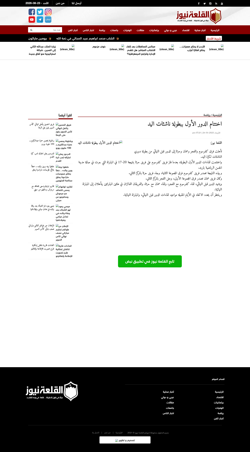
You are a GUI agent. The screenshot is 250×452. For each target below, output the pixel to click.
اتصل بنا (95, 432)
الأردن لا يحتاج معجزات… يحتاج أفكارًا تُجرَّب (192, 48)
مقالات (140, 30)
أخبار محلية (200, 30)
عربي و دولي (170, 30)
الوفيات (127, 30)
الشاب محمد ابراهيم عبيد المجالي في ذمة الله (93, 38)
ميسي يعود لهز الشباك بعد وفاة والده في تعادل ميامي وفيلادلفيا (42, 207)
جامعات (114, 30)
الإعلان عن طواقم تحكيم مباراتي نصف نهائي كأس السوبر (41, 227)
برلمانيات (154, 30)
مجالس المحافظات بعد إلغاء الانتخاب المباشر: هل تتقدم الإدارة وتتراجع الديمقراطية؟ (140, 50)
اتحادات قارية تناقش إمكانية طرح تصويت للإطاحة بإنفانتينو (42, 247)
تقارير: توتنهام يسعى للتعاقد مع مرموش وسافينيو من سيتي (43, 188)
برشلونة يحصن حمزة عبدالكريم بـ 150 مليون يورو (42, 142)
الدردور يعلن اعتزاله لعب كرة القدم (42, 155)
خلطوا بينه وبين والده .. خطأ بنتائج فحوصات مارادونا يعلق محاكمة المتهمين (42, 170)
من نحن (60, 2)
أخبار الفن (73, 30)
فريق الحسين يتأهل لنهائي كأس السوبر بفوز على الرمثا (41, 126)
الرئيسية (215, 30)
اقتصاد (185, 30)
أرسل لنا (76, 2)
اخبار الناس (88, 30)
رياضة (102, 30)
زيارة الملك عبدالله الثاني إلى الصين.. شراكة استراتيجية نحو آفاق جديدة (42, 50)
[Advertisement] (125, 83)
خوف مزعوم (99, 46)
